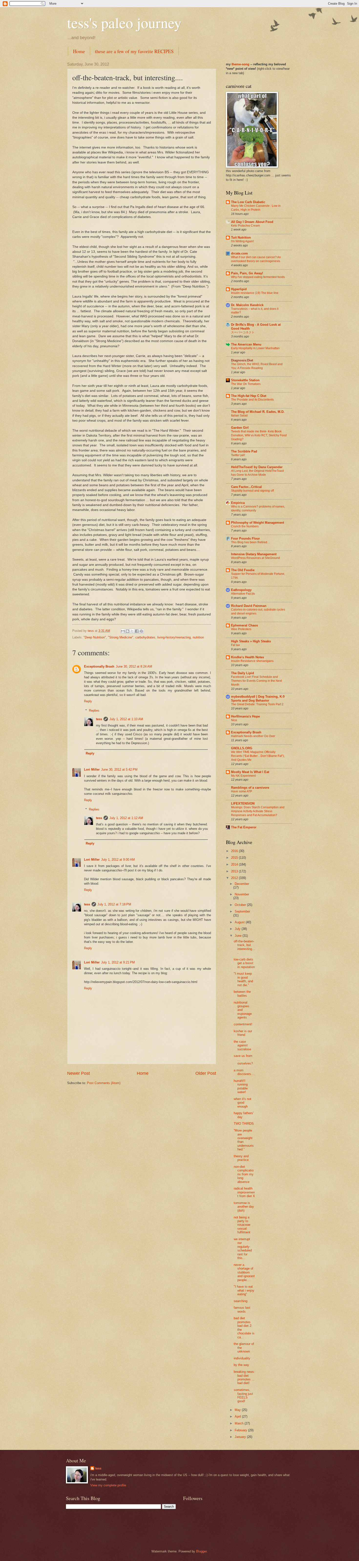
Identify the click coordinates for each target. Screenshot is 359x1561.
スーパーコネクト (242, 332)
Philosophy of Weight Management (257, 522)
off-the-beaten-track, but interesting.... (244, 946)
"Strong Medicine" (120, 637)
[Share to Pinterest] (141, 631)
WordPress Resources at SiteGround (255, 558)
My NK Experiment (243, 775)
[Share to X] (132, 631)
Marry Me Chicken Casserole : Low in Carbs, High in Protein (256, 207)
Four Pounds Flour (245, 538)
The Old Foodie (242, 570)
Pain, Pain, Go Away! (247, 273)
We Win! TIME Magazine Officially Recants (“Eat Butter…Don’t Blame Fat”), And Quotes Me (258, 756)
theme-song (241, 64)
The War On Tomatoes (246, 384)
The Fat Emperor (243, 827)
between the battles (242, 993)
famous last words (242, 1309)
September (242, 911)
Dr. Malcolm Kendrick (247, 305)
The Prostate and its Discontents (252, 399)
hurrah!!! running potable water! (241, 1086)
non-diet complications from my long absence (243, 1174)
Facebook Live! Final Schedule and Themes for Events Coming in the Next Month (256, 680)
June (239, 935)
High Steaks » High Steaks (251, 641)
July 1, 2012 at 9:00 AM (118, 859)
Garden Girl (240, 427)
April (238, 1416)
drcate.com (239, 253)
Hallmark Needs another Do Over (253, 736)
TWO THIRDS (244, 1123)
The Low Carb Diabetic (248, 202)
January (241, 1437)
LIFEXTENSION (242, 803)
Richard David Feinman (248, 606)
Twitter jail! (238, 455)
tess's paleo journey (124, 22)
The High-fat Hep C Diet (248, 396)
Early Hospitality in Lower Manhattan (255, 348)
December (242, 884)
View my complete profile (108, 1485)
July (238, 929)
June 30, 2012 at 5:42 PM (119, 769)
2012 (235, 878)
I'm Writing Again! (242, 241)
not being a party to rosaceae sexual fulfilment (242, 1224)
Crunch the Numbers (245, 526)
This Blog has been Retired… (250, 542)
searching (240, 1301)
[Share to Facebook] (136, 631)
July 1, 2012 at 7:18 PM (114, 904)
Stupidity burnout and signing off (252, 490)
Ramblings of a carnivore (250, 787)
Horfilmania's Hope (245, 716)
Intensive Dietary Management (253, 554)
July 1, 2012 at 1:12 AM (126, 818)
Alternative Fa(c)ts (243, 593)
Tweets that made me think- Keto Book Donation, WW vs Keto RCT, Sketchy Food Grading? (259, 435)
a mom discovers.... (244, 1072)
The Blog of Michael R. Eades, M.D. (258, 412)
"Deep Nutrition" (95, 637)
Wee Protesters (241, 629)
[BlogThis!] (127, 631)
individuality (242, 1358)
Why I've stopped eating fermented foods (258, 277)
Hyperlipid (239, 289)
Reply (88, 701)
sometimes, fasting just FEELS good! (243, 1395)
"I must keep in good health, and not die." (243, 979)
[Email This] (122, 631)
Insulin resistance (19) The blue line (254, 293)
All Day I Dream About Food (252, 222)
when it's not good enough (242, 1102)
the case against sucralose (242, 1045)
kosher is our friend (243, 1033)
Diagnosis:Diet (242, 360)
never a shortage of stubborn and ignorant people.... (244, 1272)
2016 (235, 851)
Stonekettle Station (245, 380)
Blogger (201, 1551)
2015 (235, 857)
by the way (241, 1365)
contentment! (243, 1024)
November (242, 894)
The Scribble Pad (244, 451)
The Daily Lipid (242, 673)
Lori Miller (92, 769)
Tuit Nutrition (241, 237)
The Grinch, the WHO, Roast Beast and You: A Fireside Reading (257, 366)
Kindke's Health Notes (247, 657)
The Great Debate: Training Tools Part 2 (257, 704)
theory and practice (241, 1158)
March (239, 1423)
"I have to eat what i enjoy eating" (244, 1290)
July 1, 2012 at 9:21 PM (118, 962)
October (241, 905)
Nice (234, 720)
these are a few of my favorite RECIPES (134, 51)
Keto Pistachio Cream (245, 225)
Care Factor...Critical (246, 487)
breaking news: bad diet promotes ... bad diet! (244, 1377)
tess (99, 719)
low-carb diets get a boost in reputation (244, 963)
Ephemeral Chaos (244, 625)
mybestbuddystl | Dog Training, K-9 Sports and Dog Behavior (258, 698)
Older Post (205, 1073)
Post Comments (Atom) (103, 1083)
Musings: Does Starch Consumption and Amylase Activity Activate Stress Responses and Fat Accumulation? (258, 811)
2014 (235, 864)
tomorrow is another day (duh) (244, 1206)
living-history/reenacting (174, 637)
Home (79, 51)
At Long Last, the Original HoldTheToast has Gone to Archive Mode (257, 472)
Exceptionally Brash (99, 666)
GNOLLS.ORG (241, 748)
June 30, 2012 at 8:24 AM (134, 666)
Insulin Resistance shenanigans (252, 661)
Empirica (238, 503)
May (238, 1410)
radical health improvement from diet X (244, 1192)
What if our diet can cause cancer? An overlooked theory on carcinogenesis (256, 259)
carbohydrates (145, 637)
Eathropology (241, 590)
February (241, 1430)
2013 (235, 871)
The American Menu (246, 344)
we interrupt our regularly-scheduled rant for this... (243, 1248)
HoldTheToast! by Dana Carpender (257, 467)
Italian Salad (239, 415)
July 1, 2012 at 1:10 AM (126, 719)
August (240, 922)
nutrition (198, 637)
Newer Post (78, 1073)
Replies (94, 710)
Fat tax (235, 645)
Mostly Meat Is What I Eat (250, 772)
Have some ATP (241, 791)
